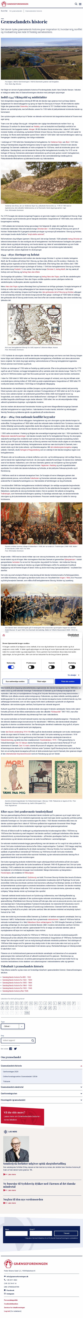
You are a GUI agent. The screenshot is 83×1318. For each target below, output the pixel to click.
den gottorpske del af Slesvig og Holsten (58, 292)
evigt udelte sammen (36, 234)
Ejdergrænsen (70, 559)
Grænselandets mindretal (12, 1087)
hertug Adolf (60, 269)
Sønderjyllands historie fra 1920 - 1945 (17, 988)
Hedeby (37, 126)
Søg (2, 1035)
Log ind (7, 1311)
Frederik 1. (18, 269)
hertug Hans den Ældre (31, 272)
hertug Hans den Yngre (50, 277)
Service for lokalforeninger (14, 1308)
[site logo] (14, 4)
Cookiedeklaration (11, 1304)
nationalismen (53, 919)
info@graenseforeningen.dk (17, 1277)
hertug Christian (74, 239)
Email (32, 1229)
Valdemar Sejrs (56, 142)
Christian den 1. (43, 229)
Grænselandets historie (33, 11)
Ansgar (31, 129)
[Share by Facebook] (10, 1049)
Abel (67, 142)
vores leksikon (10, 1119)
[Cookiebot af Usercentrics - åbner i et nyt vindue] (71, 635)
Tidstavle (6, 1081)
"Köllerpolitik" (56, 712)
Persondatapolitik (11, 1300)
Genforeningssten (9, 1093)
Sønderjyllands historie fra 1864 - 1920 (17, 985)
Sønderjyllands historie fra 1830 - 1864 (17, 983)
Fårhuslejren (29, 873)
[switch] (31, 667)
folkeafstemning (7, 740)
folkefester (34, 478)
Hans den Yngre (12, 287)
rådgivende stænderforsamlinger (13, 436)
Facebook (10, 1290)
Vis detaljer (72, 675)
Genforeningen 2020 (10, 1071)
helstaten (16, 562)
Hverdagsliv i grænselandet (13, 1100)
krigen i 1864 (65, 578)
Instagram (10, 1294)
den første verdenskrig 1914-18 (18, 732)
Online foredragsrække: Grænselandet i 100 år (20, 1076)
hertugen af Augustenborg (30, 450)
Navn (7, 1229)
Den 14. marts (24, 746)
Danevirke (24, 106)
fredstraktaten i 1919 (48, 740)
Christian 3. (51, 269)
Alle (27, 1012)
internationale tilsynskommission (18, 754)
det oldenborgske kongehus (61, 447)
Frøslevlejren (6, 873)
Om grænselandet (15, 11)
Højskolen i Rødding (48, 465)
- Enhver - (7, 1026)
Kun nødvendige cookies (15, 681)
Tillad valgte (41, 681)
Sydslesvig (32, 877)
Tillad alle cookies (67, 681)
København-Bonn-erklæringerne (39, 922)
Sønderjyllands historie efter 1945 (15, 991)
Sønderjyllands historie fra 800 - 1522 (16, 977)
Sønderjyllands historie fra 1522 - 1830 (17, 980)
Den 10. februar (21, 743)
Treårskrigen (5, 494)
